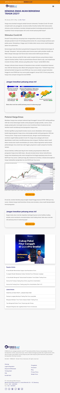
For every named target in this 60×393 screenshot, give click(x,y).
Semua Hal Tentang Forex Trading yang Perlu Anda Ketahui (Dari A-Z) (24, 284)
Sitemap (7, 364)
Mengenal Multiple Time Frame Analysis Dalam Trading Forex (22, 299)
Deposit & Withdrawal (10, 368)
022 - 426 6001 (11, 385)
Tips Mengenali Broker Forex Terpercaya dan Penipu (20, 303)
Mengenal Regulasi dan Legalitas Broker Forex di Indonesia (21, 306)
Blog (32, 369)
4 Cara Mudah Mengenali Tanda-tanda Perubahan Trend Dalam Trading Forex (26, 277)
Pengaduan (34, 365)
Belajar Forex (34, 374)
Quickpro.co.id (23, 2)
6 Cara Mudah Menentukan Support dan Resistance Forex (21, 270)
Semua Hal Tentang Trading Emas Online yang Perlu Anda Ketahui (23, 281)
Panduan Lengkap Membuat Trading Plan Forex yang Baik (21, 296)
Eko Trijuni (22, 19)
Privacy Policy (34, 372)
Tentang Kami (8, 371)
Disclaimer (34, 367)
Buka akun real (30, 109)
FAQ (6, 373)
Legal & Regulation (9, 366)
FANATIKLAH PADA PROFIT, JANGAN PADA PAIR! (19, 293)
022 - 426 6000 (13, 384)
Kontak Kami (8, 375)
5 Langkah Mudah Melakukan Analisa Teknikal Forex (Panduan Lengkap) (24, 274)
